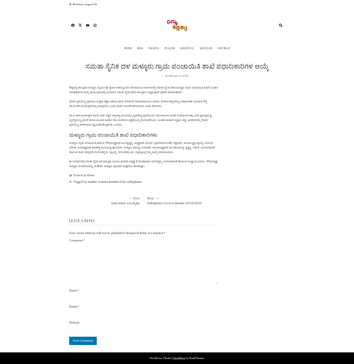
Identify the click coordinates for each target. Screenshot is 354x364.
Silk (140, 48)
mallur (92, 181)
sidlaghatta (134, 181)
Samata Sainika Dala (112, 181)
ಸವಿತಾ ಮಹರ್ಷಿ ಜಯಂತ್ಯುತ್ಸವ (125, 201)
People (154, 48)
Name (74, 290)
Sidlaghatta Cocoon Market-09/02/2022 (174, 201)
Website (74, 322)
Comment (77, 240)
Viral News (179, 358)
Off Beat (224, 48)
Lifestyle (187, 48)
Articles (205, 48)
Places (170, 48)
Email (74, 306)
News (128, 48)
